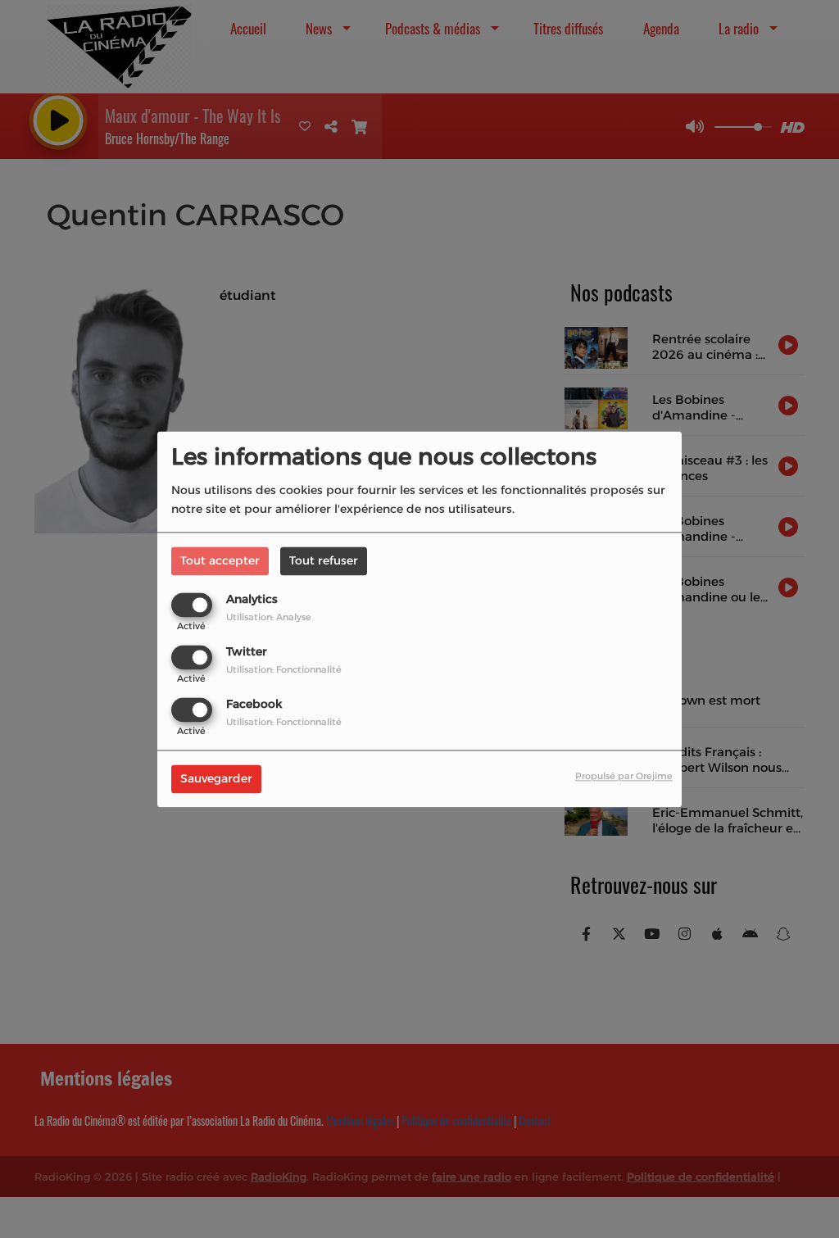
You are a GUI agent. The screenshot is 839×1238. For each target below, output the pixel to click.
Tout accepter (220, 560)
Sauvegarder (216, 778)
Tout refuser (323, 560)
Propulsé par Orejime (624, 776)
